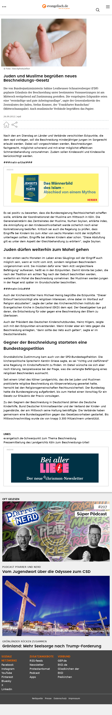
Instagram (8, 668)
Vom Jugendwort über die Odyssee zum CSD (46, 572)
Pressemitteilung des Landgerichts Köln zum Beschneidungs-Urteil (46, 442)
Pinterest (7, 676)
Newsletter (37, 664)
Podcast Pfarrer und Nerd (21, 567)
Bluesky (6, 681)
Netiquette (37, 698)
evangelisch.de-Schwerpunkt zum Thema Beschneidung (40, 438)
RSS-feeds (36, 660)
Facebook (7, 664)
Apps (33, 676)
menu (4, 7)
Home (6, 125)
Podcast (35, 672)
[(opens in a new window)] (55, 188)
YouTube (6, 672)
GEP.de (62, 660)
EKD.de (62, 664)
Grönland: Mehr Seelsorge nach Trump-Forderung (51, 646)
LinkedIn (6, 689)
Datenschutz (60, 698)
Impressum (74, 698)
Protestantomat (40, 668)
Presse (48, 698)
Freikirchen (65, 676)
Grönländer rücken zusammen (24, 641)
